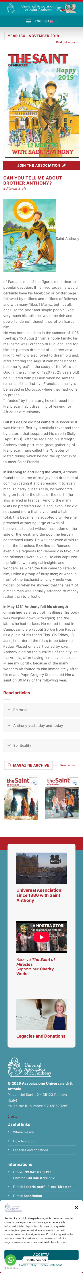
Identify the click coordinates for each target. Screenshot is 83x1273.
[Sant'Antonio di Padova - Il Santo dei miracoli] (41, 7)
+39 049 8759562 (40, 1178)
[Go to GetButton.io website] (11, 1268)
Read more (67, 765)
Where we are (23, 1132)
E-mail (29, 1187)
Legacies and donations (30, 1150)
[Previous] (5, 798)
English (42, 21)
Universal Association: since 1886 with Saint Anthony (39, 895)
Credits (12, 1116)
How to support (25, 1141)
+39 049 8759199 (37, 1172)
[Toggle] (9, 710)
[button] (76, 1207)
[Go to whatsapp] (10, 1259)
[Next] (78, 798)
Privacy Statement (50, 1265)
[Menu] (28, 21)
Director (64, 1187)
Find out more (65, 42)
